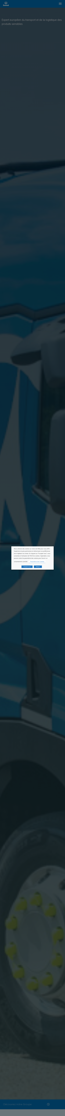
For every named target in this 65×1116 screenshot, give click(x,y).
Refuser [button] (38, 566)
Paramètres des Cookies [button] (37, 561)
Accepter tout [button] (27, 566)
